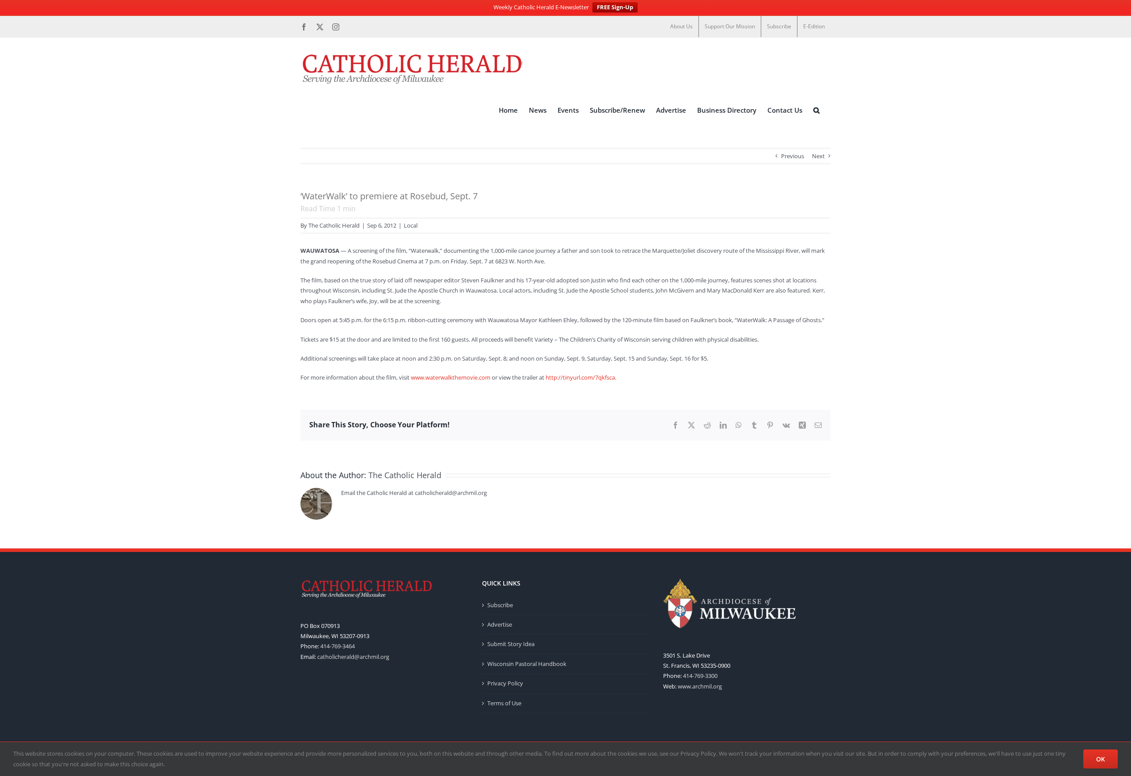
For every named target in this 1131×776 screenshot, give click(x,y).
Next (818, 156)
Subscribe (500, 605)
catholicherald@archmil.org (353, 657)
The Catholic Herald (334, 225)
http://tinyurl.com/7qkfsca (580, 377)
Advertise (499, 624)
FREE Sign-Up (615, 7)
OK (1100, 759)
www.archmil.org (700, 686)
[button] (816, 110)
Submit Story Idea (511, 644)
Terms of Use (504, 703)
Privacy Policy (505, 683)
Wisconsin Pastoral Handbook (526, 664)
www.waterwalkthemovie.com (450, 377)
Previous (792, 156)
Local (410, 225)
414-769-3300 (700, 676)
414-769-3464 (337, 646)
